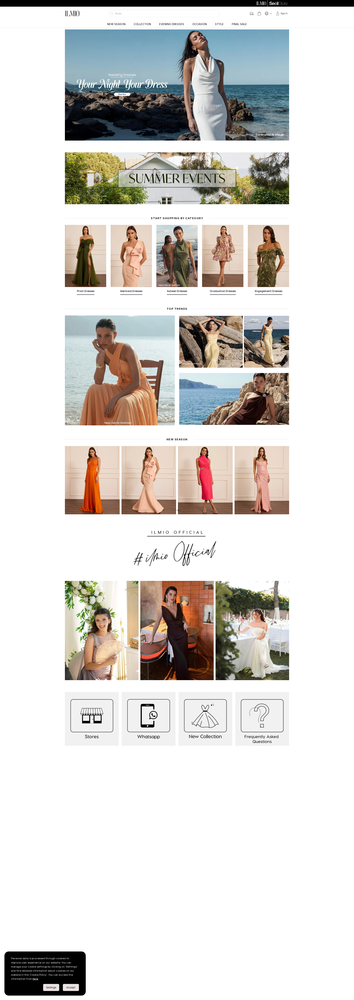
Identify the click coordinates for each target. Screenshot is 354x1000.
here (35, 978)
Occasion (199, 24)
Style (219, 24)
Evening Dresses (171, 24)
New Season (116, 24)
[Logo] (72, 13)
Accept (70, 987)
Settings (51, 987)
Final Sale (239, 24)
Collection (142, 24)
